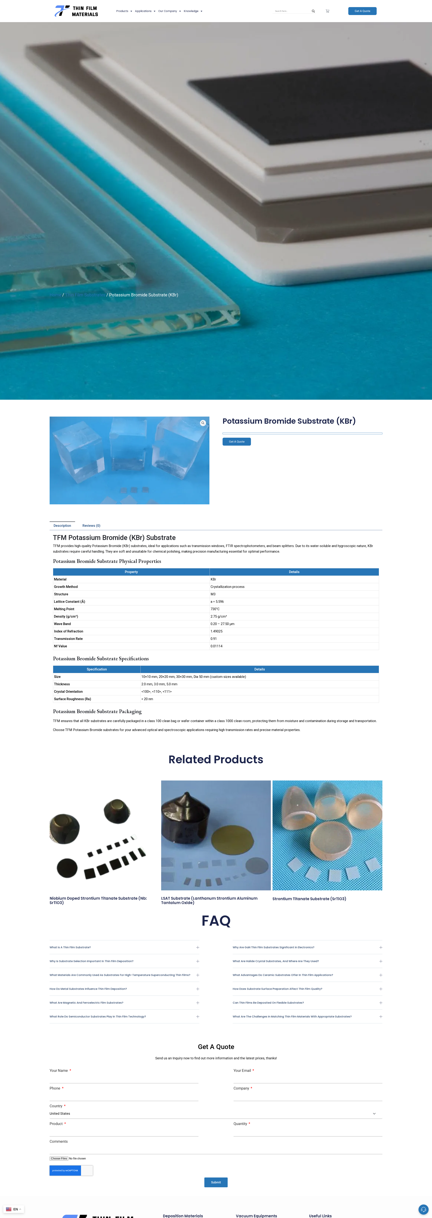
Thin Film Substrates (85, 295)
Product (56, 1124)
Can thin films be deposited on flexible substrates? (268, 1003)
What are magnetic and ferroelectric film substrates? (86, 1003)
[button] (124, 950)
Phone (55, 1088)
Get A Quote (362, 11)
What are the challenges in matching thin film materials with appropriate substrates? (292, 1016)
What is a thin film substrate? (70, 947)
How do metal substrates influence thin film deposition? (88, 989)
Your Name (59, 1070)
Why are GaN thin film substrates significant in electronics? (273, 947)
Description (62, 525)
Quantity (241, 1124)
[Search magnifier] (313, 11)
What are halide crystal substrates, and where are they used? (276, 961)
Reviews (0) (91, 525)
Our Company (167, 11)
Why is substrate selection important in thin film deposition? (91, 961)
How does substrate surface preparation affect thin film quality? (277, 989)
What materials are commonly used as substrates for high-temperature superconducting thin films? (120, 975)
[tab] (62, 525)
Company (242, 1088)
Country (56, 1106)
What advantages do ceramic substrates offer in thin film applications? (283, 975)
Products (122, 11)
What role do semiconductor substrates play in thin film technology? (98, 1016)
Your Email (243, 1070)
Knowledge (191, 11)
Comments (59, 1141)
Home (55, 295)
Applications (143, 11)
